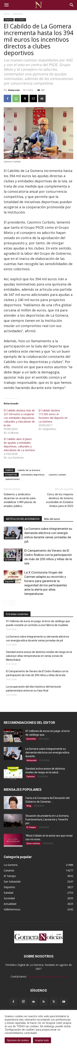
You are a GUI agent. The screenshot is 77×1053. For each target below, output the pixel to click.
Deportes (18, 13)
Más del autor (52, 519)
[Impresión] (42, 98)
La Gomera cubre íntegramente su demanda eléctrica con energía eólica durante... (47, 752)
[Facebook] (7, 98)
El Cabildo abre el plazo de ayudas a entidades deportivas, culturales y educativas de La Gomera (19, 444)
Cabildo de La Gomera (28, 470)
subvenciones (12, 479)
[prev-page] (6, 603)
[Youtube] (63, 1002)
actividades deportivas (32, 474)
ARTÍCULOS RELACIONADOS (23, 519)
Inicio (6, 13)
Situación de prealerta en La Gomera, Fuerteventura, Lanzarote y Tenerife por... (47, 819)
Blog (29, 805)
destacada (10, 537)
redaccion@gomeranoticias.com (47, 976)
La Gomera (20, 19)
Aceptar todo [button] (42, 1040)
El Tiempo (31, 827)
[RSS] (43, 1002)
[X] (24, 98)
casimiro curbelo (57, 474)
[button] (6, 5)
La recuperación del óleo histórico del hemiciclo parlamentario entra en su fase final (33, 688)
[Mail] (33, 1002)
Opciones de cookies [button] (18, 1040)
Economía (31, 738)
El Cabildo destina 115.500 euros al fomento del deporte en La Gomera (52, 416)
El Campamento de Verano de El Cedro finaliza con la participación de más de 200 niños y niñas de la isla (37, 673)
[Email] (33, 98)
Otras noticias (33, 843)
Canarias (31, 776)
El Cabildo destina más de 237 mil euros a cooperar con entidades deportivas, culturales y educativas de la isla (19, 418)
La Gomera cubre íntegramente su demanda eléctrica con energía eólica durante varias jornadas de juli (37, 638)
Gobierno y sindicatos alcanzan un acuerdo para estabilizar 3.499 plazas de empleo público (20, 500)
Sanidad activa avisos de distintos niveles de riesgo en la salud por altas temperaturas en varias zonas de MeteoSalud (39, 655)
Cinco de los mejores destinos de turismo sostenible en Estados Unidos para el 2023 (59, 500)
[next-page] (12, 603)
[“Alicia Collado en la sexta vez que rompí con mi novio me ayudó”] (13, 840)
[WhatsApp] (16, 98)
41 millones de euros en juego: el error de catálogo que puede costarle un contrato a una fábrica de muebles (38, 623)
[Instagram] (23, 1001)
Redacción (14, 90)
